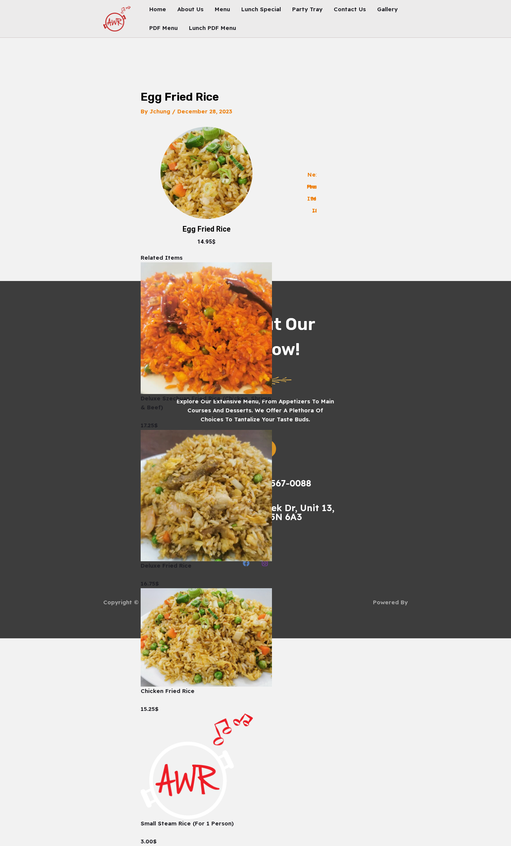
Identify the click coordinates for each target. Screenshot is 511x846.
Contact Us (350, 9)
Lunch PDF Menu (212, 27)
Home (157, 9)
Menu (222, 9)
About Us (190, 9)
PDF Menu (163, 27)
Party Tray (307, 9)
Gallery (387, 9)
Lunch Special (261, 9)
